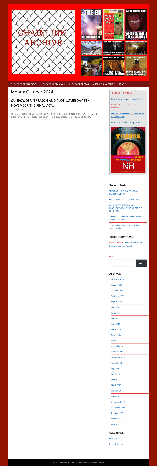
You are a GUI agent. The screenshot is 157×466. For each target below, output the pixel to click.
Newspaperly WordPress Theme (91, 462)
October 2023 (117, 351)
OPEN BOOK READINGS (54, 84)
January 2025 (116, 285)
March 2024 (116, 329)
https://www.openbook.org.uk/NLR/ (126, 99)
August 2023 (116, 363)
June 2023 (115, 374)
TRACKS (122, 84)
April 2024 (115, 324)
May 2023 (115, 379)
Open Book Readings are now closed (124, 199)
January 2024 (116, 340)
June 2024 (115, 313)
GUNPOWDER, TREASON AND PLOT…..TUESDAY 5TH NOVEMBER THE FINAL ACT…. (125, 208)
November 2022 (118, 407)
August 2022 (116, 424)
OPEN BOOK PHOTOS (79, 84)
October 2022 (117, 413)
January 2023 (116, 396)
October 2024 (117, 290)
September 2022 (118, 418)
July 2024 (115, 307)
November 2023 (118, 346)
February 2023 (117, 391)
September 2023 (118, 357)
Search (112, 256)
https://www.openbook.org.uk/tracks (127, 122)
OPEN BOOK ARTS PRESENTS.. (25, 84)
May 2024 (115, 318)
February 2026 (117, 279)
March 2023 (116, 385)
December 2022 (118, 402)
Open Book (114, 438)
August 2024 (116, 301)
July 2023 (115, 368)
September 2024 (118, 296)
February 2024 (117, 335)
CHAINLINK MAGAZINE (104, 84)
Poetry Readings (116, 444)
